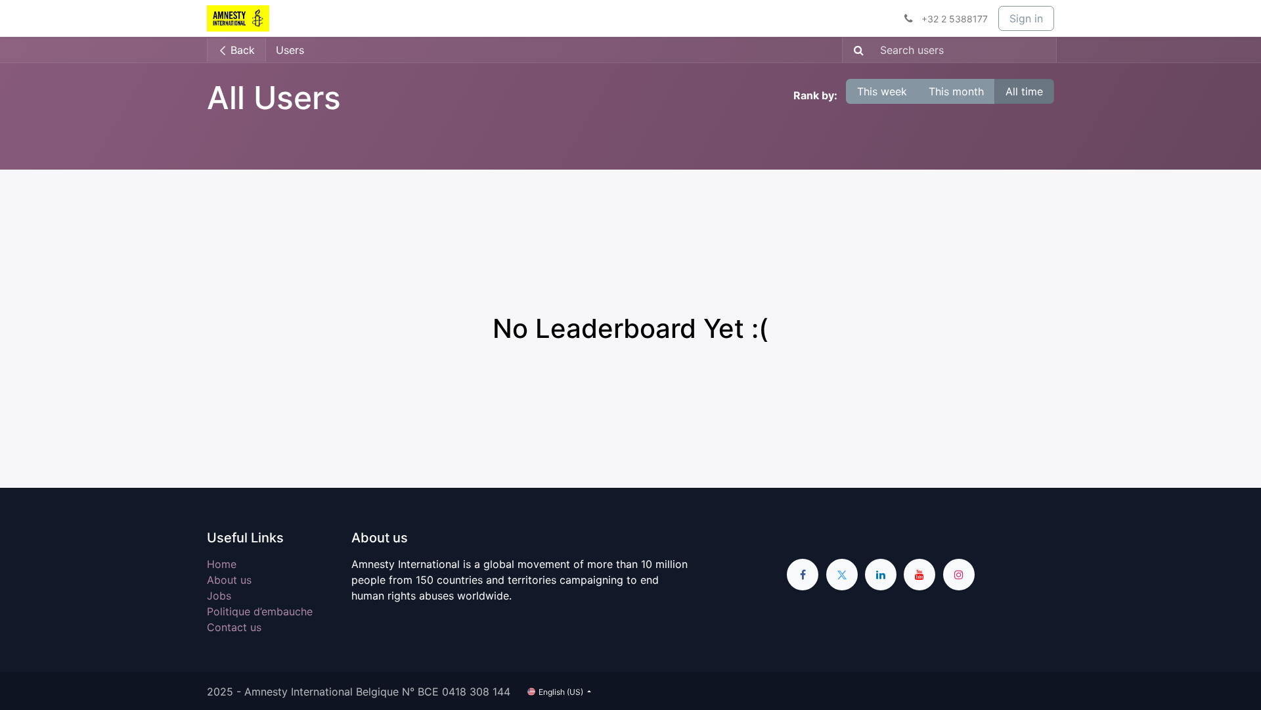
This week (882, 91)
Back (241, 50)
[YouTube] (919, 574)
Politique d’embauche (260, 611)
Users (290, 50)
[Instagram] (959, 574)
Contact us (234, 627)
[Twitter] (842, 574)
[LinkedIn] (880, 574)
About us (229, 579)
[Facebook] (802, 574)
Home (221, 564)
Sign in (1026, 18)
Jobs (219, 595)
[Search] (855, 49)
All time (1024, 91)
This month (956, 91)
